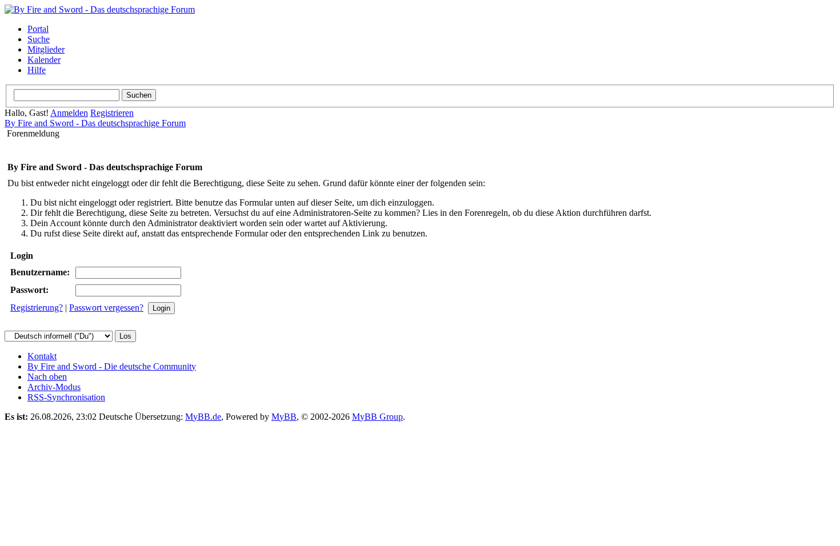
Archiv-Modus (54, 387)
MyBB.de (203, 416)
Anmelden (69, 113)
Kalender (44, 60)
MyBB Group (377, 416)
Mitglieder (46, 49)
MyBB (284, 416)
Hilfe (36, 70)
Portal (38, 29)
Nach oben (47, 377)
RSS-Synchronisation (66, 397)
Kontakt (42, 356)
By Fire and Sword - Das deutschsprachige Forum (95, 123)
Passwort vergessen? (106, 307)
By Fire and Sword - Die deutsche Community (111, 366)
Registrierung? (36, 307)
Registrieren (112, 113)
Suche (38, 39)
